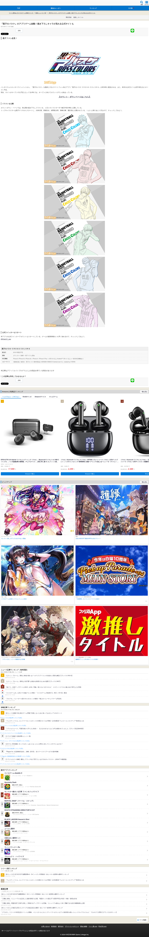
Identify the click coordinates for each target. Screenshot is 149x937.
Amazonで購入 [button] (30, 474)
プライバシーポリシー (72, 926)
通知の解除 (83, 926)
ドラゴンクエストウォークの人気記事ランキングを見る (16, 733)
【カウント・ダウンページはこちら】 (74, 96)
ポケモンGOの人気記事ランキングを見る (12, 748)
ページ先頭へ (143, 920)
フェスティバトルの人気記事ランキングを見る (14, 725)
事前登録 (68, 17)
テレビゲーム (53, 397)
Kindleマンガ (27, 397)
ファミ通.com (92, 926)
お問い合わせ (45, 926)
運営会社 (61, 926)
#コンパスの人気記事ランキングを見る (12, 717)
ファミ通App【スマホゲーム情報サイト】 (21, 13)
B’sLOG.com (103, 926)
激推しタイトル (78, 17)
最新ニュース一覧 (40, 13)
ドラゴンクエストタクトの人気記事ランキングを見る (15, 764)
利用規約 (54, 926)
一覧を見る (144, 392)
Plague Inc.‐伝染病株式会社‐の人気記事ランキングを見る (16, 756)
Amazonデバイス (40, 397)
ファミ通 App (7, 3)
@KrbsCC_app (6, 339)
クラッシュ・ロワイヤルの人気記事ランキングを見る (15, 740)
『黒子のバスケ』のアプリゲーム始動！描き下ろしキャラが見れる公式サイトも (71, 13)
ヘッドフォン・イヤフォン (10, 397)
